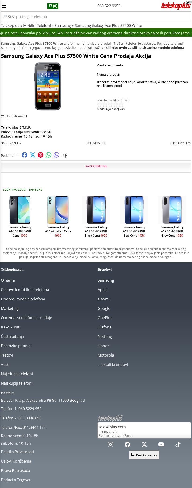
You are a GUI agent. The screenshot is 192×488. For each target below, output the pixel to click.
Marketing (10, 308)
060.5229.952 (29, 408)
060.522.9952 (108, 5)
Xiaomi (104, 299)
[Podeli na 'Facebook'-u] (24, 156)
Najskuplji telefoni (16, 383)
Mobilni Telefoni (37, 25)
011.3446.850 (96, 143)
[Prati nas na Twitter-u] (144, 445)
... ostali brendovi (113, 364)
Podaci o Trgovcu (16, 479)
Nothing (105, 336)
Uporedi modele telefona (23, 299)
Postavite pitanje (15, 345)
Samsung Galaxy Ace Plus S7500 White (108, 25)
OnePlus (105, 317)
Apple (103, 289)
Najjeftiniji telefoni (17, 373)
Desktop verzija (146, 455)
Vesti (5, 364)
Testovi (7, 355)
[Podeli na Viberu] (56, 156)
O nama (8, 280)
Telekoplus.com (112, 427)
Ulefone (104, 327)
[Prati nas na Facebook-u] (127, 445)
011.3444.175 (180, 143)
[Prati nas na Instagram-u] (110, 445)
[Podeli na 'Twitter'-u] (32, 156)
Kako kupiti (10, 327)
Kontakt (7, 393)
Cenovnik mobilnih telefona (25, 289)
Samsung (63, 25)
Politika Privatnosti (17, 451)
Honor (103, 345)
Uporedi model (16, 116)
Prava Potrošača (15, 470)
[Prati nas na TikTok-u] (178, 445)
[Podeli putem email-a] (64, 156)
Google (104, 308)
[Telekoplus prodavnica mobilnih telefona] (176, 8)
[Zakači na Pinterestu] (40, 156)
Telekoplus (10, 25)
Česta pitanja (12, 336)
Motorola (106, 355)
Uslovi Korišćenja (16, 461)
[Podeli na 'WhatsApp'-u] (48, 156)
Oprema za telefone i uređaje (26, 317)
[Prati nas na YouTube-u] (161, 445)
